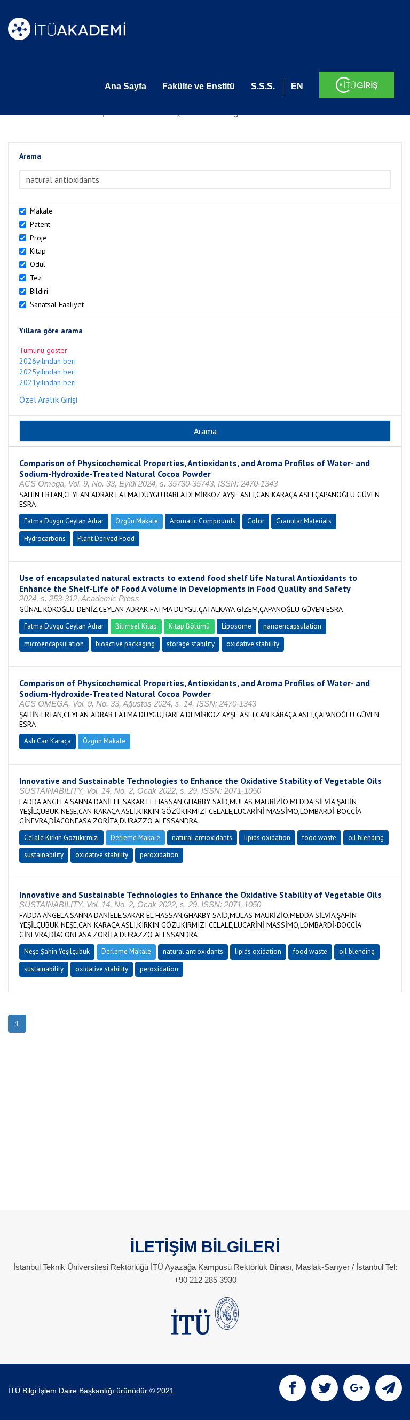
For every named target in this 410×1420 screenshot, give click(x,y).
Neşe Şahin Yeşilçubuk (57, 951)
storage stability (191, 643)
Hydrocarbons (45, 538)
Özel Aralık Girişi (48, 399)
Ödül (37, 264)
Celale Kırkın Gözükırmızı (61, 837)
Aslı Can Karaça (47, 741)
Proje (38, 237)
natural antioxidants (202, 837)
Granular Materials (304, 520)
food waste (319, 837)
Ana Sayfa (125, 86)
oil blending (366, 837)
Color (255, 520)
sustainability (44, 854)
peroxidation (159, 854)
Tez (36, 278)
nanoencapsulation (292, 626)
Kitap (38, 251)
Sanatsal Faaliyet (57, 304)
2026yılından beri (47, 361)
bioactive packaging (125, 643)
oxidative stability (252, 643)
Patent (40, 224)
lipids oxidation (267, 837)
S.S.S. (263, 86)
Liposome (236, 626)
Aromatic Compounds (202, 520)
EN (297, 86)
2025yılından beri (47, 371)
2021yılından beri (47, 382)
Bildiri (39, 291)
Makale (41, 211)
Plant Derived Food (106, 538)
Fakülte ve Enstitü (198, 86)
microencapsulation (54, 643)
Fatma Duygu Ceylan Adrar (64, 520)
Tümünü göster (43, 350)
